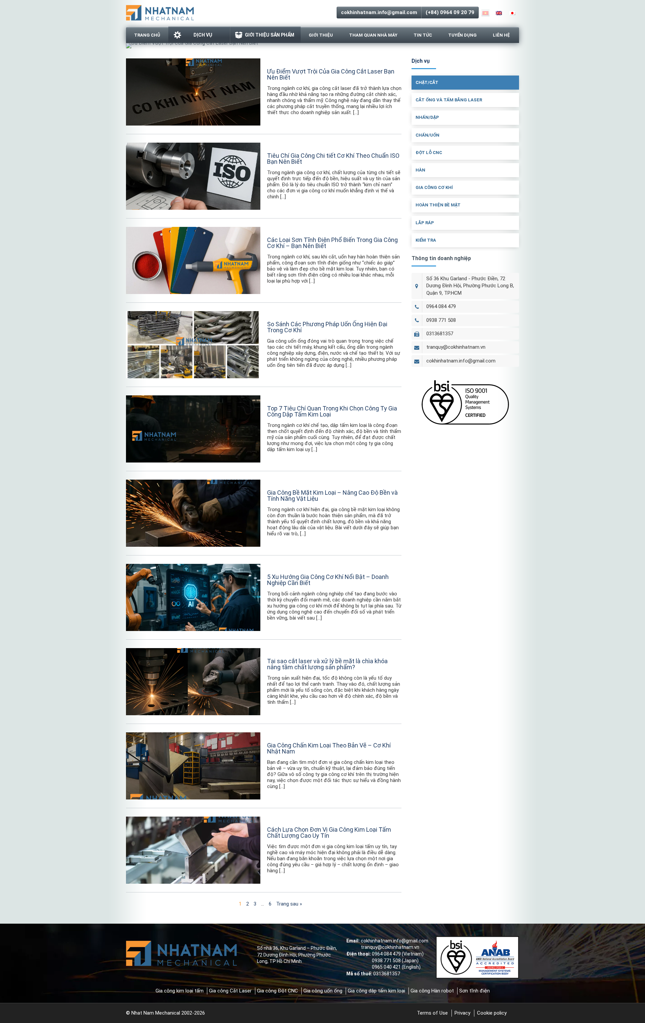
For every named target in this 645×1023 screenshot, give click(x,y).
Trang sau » (289, 904)
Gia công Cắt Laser (230, 991)
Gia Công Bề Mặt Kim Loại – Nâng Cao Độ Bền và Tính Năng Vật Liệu (332, 495)
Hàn (420, 170)
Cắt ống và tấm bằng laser (449, 99)
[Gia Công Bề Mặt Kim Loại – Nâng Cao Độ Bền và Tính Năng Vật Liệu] (193, 513)
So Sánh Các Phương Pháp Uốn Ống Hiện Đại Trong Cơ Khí (327, 327)
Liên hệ (501, 35)
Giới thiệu (321, 35)
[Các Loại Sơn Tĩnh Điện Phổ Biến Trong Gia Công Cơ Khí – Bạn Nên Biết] (193, 260)
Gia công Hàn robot (432, 991)
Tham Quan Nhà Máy (373, 35)
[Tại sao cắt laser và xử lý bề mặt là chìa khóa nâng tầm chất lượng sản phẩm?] (193, 681)
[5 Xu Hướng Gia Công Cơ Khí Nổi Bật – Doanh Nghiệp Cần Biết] (193, 597)
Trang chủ (147, 35)
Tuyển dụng (462, 35)
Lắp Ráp (425, 222)
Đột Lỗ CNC (429, 152)
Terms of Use (432, 1013)
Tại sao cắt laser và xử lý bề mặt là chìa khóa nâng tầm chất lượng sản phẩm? (327, 664)
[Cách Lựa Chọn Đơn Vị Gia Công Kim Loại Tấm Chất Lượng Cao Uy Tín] (193, 850)
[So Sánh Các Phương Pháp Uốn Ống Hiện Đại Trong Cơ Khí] (193, 344)
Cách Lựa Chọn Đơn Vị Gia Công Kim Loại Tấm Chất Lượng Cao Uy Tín (329, 832)
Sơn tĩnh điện (474, 991)
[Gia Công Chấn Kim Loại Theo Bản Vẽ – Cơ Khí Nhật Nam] (193, 765)
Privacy (462, 1013)
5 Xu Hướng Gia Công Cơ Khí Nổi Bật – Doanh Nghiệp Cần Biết (328, 579)
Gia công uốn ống (322, 991)
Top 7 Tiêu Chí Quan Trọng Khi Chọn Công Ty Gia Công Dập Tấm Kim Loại (332, 411)
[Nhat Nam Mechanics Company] (160, 12)
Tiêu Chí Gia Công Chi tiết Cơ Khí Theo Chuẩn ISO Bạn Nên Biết (333, 158)
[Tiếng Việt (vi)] (485, 12)
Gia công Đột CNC (277, 991)
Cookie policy (492, 1013)
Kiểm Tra (426, 240)
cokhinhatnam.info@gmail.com (379, 12)
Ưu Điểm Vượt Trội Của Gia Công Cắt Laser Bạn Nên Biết (330, 74)
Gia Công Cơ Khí (434, 187)
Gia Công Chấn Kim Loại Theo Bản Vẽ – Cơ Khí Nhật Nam (329, 748)
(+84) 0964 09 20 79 (450, 12)
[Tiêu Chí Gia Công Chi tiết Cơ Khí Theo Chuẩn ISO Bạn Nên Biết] (193, 176)
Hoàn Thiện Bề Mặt (438, 204)
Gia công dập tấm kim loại (376, 991)
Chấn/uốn (427, 135)
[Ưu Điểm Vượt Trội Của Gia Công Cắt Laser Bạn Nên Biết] (193, 92)
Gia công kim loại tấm (180, 991)
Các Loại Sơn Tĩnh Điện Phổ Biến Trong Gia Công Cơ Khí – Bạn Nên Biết (332, 242)
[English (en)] (499, 12)
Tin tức (423, 35)
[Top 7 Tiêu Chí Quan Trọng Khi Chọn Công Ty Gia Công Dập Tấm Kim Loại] (193, 428)
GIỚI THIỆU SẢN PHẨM (269, 35)
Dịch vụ (203, 35)
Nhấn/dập (427, 117)
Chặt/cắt (427, 82)
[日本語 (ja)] (512, 12)
